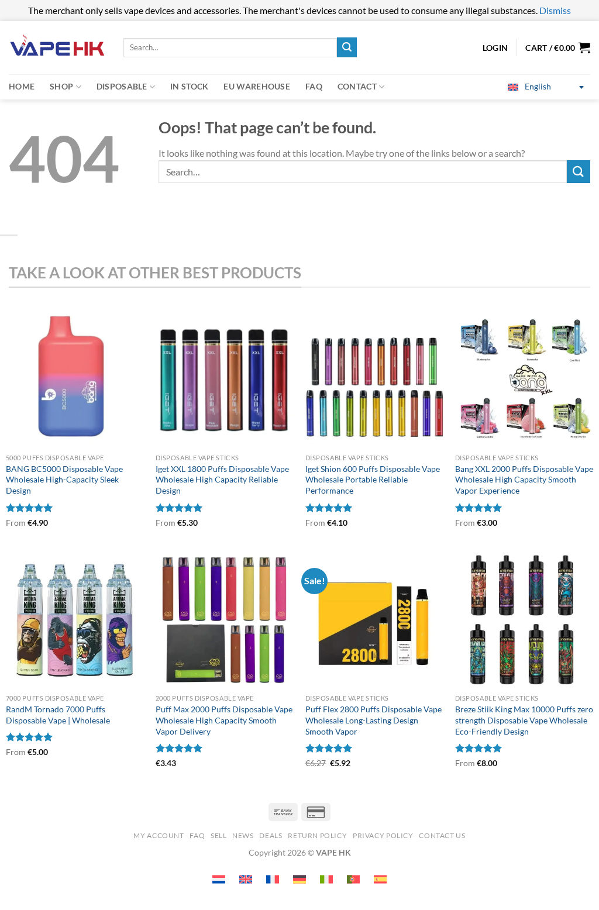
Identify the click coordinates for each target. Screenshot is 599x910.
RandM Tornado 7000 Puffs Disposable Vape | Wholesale (58, 714)
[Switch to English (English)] (245, 879)
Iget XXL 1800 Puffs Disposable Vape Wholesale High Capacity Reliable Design (222, 479)
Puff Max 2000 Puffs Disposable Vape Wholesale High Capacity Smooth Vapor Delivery (224, 720)
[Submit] (347, 47)
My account (158, 835)
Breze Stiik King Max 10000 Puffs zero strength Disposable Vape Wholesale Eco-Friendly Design (524, 720)
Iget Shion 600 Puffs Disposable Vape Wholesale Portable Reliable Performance (372, 479)
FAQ (313, 86)
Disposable (122, 86)
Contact (357, 86)
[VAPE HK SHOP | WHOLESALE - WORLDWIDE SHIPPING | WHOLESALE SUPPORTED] (57, 47)
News (242, 835)
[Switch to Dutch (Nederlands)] (219, 879)
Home (22, 86)
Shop (61, 86)
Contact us (442, 835)
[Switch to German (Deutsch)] (299, 879)
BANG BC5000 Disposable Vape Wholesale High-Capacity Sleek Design (64, 479)
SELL (218, 835)
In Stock (189, 86)
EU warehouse (256, 86)
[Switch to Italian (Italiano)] (326, 879)
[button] (557, 47)
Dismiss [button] (555, 10)
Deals (270, 835)
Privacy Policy (383, 835)
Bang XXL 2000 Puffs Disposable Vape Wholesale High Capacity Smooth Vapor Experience (524, 479)
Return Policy (317, 835)
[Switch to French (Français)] (272, 879)
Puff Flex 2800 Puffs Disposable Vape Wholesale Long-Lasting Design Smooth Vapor (373, 720)
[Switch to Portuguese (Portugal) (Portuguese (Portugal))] (353, 879)
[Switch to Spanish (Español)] (380, 879)
